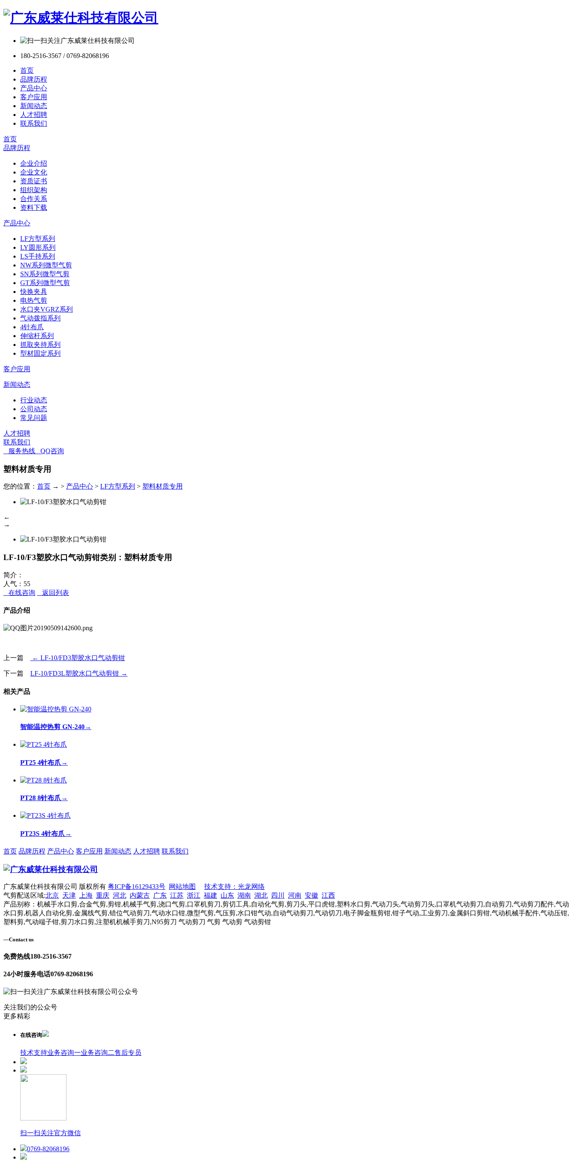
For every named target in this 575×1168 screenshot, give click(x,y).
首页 (27, 70)
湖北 (261, 895)
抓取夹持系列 (40, 344)
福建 (210, 895)
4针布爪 (32, 326)
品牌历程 (33, 79)
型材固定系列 (40, 353)
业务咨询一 (64, 1052)
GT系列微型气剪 (45, 282)
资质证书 (33, 181)
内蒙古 (140, 895)
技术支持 (33, 1052)
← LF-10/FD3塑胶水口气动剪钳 (77, 657)
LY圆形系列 (38, 247)
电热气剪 (33, 300)
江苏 (177, 895)
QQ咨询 (49, 451)
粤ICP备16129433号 (136, 886)
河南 (294, 895)
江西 (328, 895)
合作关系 (33, 198)
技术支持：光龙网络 (234, 886)
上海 (86, 895)
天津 (69, 895)
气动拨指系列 (40, 318)
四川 (278, 895)
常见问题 (33, 417)
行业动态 (33, 400)
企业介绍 (33, 163)
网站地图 (182, 886)
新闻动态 (33, 105)
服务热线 (19, 451)
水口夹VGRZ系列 (46, 309)
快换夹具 (33, 291)
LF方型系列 (37, 238)
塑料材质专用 (162, 486)
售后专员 (127, 1052)
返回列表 (53, 592)
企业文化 (33, 172)
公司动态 (33, 408)
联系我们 (33, 123)
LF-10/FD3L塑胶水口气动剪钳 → (79, 673)
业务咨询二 (97, 1052)
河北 (119, 895)
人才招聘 (33, 114)
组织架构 (33, 189)
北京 (52, 895)
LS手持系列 (37, 256)
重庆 (102, 895)
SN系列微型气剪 (44, 273)
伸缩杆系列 (37, 335)
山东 (227, 895)
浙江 (193, 895)
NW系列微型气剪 (46, 265)
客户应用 (33, 96)
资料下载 (33, 207)
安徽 (311, 895)
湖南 (244, 895)
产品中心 (33, 88)
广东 (160, 895)
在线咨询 (19, 592)
